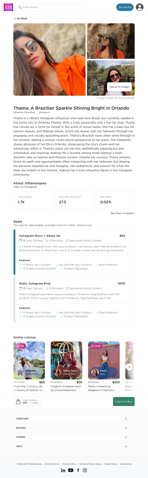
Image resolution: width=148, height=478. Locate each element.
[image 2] (111, 41)
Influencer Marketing (24, 112)
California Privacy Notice (90, 464)
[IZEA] (8, 7)
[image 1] (49, 59)
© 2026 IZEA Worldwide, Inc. (29, 464)
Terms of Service (52, 464)
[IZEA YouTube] (70, 470)
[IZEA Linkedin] (63, 470)
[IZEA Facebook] (78, 470)
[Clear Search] (86, 7)
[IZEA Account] (139, 7)
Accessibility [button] (126, 464)
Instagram (44, 112)
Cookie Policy (111, 464)
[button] (125, 7)
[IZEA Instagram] (85, 470)
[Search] (20, 7)
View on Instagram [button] (25, 186)
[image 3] (111, 78)
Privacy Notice (69, 464)
